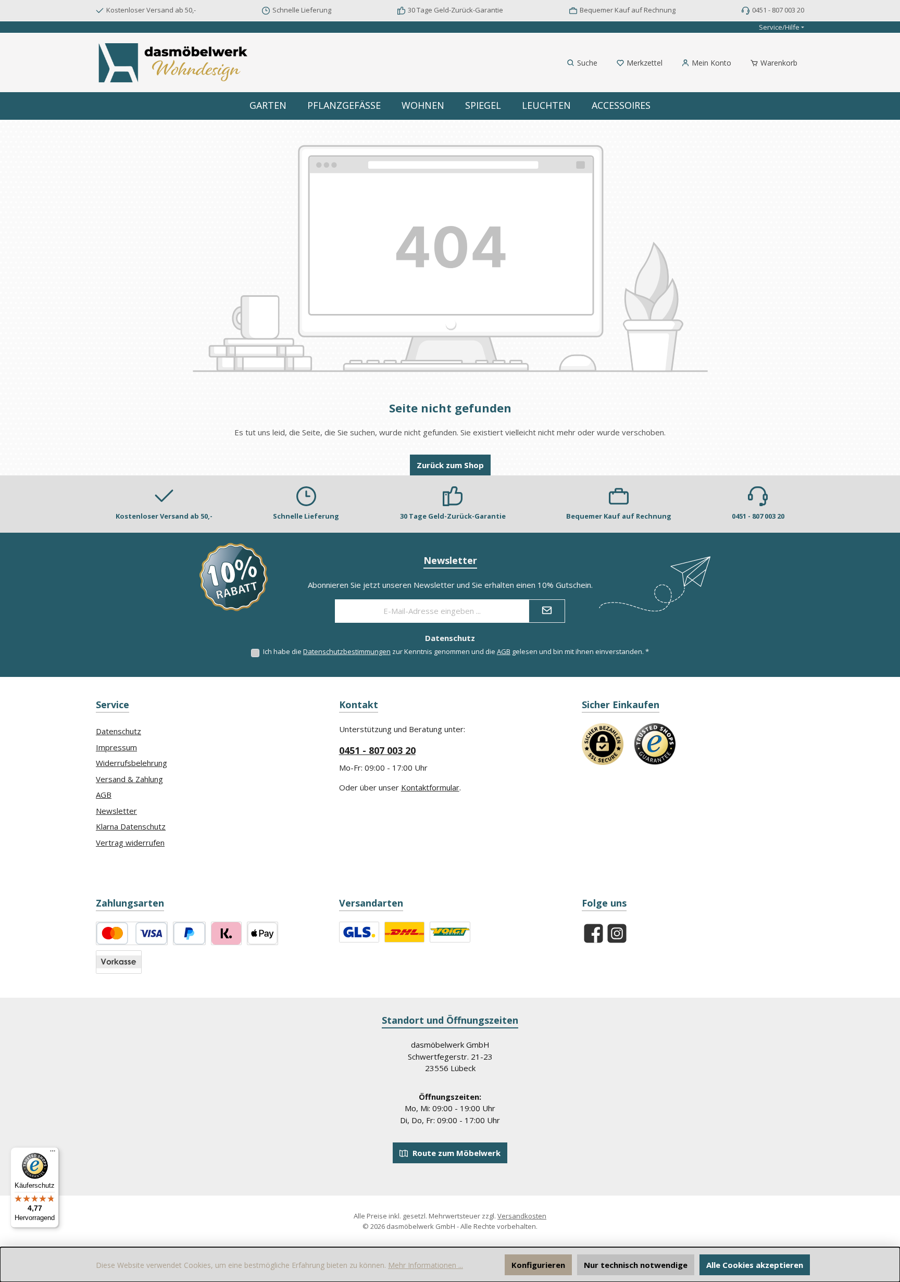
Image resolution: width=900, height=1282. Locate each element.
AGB (503, 651)
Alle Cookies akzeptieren (754, 1265)
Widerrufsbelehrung (131, 763)
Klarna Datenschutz (131, 826)
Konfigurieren (538, 1265)
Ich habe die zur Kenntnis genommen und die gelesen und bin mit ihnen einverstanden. (456, 651)
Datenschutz (118, 731)
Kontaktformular (430, 787)
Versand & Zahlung (129, 779)
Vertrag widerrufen (130, 842)
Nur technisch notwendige (636, 1265)
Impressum (116, 747)
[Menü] (52, 1153)
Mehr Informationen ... (425, 1265)
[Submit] (547, 611)
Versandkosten (521, 1216)
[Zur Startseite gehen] (174, 62)
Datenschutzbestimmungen (347, 651)
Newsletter (116, 811)
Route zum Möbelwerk (455, 1153)
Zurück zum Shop (450, 465)
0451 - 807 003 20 (377, 750)
